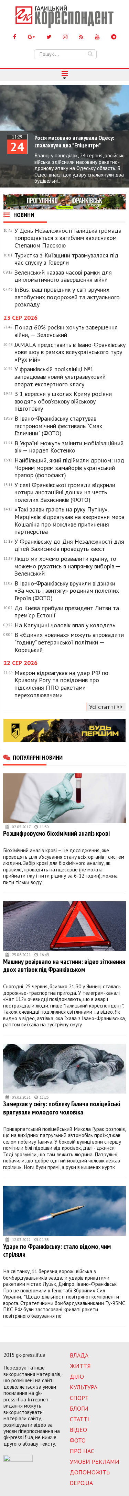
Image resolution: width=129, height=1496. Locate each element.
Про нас (82, 1451)
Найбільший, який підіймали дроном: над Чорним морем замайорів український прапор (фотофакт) (69, 468)
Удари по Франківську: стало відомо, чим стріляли (57, 1250)
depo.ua (81, 1482)
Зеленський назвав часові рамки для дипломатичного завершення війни (63, 276)
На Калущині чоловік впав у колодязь (64, 625)
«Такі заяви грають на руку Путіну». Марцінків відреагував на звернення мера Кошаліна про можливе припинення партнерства (69, 520)
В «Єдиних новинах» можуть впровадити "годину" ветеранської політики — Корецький (69, 642)
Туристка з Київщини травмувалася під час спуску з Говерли (66, 259)
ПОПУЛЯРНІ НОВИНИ (38, 757)
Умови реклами (94, 1461)
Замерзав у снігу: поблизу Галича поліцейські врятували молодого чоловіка (61, 1107)
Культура (83, 1387)
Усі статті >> (106, 707)
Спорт (79, 1397)
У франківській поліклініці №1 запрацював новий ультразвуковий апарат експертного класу (60, 376)
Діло (77, 1376)
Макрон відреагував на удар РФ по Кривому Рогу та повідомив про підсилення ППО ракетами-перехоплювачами (61, 684)
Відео (78, 1429)
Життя (80, 1366)
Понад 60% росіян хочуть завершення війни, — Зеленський (66, 331)
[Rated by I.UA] (18, 1459)
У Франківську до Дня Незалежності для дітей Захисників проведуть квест (69, 545)
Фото (78, 1440)
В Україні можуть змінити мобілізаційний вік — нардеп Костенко (68, 446)
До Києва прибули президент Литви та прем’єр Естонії (66, 611)
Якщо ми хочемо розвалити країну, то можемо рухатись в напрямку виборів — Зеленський (67, 566)
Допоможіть (90, 1472)
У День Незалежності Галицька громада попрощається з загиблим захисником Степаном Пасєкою (67, 238)
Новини (23, 214)
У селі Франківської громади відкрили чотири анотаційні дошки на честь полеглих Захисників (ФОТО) (64, 492)
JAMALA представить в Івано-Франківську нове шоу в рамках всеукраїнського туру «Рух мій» (70, 352)
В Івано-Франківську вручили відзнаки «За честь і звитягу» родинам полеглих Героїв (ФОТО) (66, 591)
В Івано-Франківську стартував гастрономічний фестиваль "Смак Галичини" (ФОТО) (58, 426)
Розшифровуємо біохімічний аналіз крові (56, 833)
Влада (79, 1355)
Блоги (79, 1408)
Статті (79, 1419)
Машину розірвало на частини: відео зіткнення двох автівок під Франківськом (64, 965)
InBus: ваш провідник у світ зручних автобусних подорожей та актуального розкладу (67, 297)
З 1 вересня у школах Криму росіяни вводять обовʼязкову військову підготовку (63, 401)
